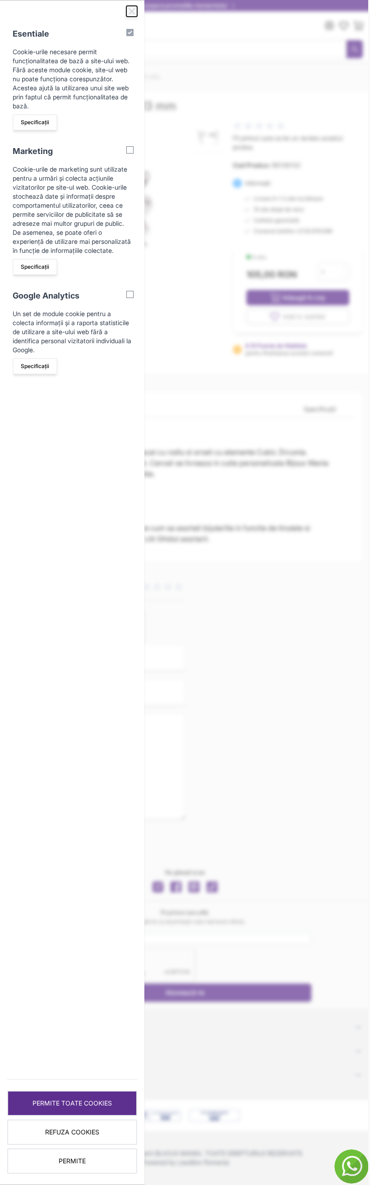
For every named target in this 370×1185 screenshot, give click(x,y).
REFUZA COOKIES (72, 1132)
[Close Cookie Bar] (131, 11)
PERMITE (72, 1161)
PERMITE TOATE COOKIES (72, 1103)
